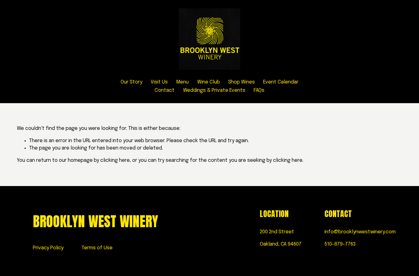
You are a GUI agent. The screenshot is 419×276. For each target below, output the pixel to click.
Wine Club (208, 82)
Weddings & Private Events (214, 90)
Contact (165, 90)
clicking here (115, 160)
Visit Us (159, 82)
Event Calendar (280, 82)
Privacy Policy (48, 248)
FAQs (259, 90)
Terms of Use (97, 248)
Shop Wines (241, 82)
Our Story (131, 82)
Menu (182, 82)
